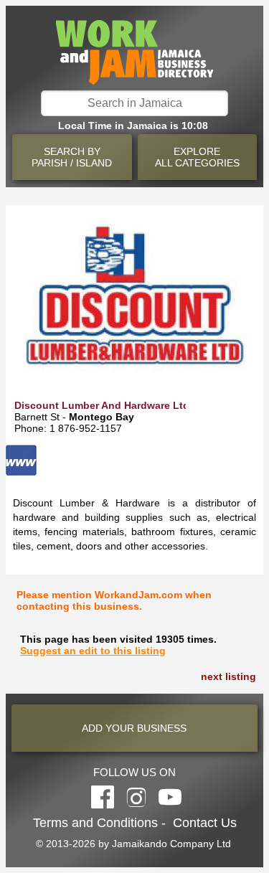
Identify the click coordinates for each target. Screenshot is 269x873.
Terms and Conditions (95, 823)
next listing (228, 676)
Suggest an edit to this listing (93, 650)
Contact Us (205, 823)
